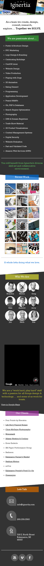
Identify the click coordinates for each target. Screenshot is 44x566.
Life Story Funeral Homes (17, 425)
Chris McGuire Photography (18, 429)
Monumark (10, 434)
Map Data (21, 385)
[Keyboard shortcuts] (16, 385)
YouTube (14, 557)
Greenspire (11, 475)
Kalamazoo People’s (20, 471)
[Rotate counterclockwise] (33, 380)
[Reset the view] (35, 380)
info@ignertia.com (26, 504)
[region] (22, 365)
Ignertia (20, 4)
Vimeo (22, 557)
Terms (26, 385)
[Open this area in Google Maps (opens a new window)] (9, 384)
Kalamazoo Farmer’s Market (18, 457)
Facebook (29, 557)
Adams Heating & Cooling (17, 439)
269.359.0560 (23, 519)
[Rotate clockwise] (37, 380)
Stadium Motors (12, 461)
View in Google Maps (10, 405)
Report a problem (34, 385)
